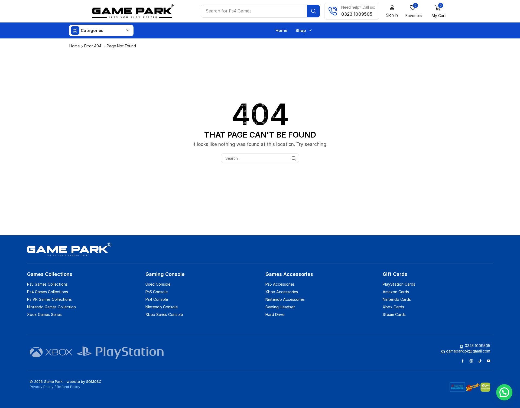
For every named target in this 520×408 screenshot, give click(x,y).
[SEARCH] (294, 158)
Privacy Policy (41, 386)
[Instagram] (471, 361)
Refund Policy (68, 386)
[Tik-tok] (480, 361)
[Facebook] (462, 361)
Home (74, 46)
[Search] (313, 11)
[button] (392, 11)
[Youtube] (488, 361)
